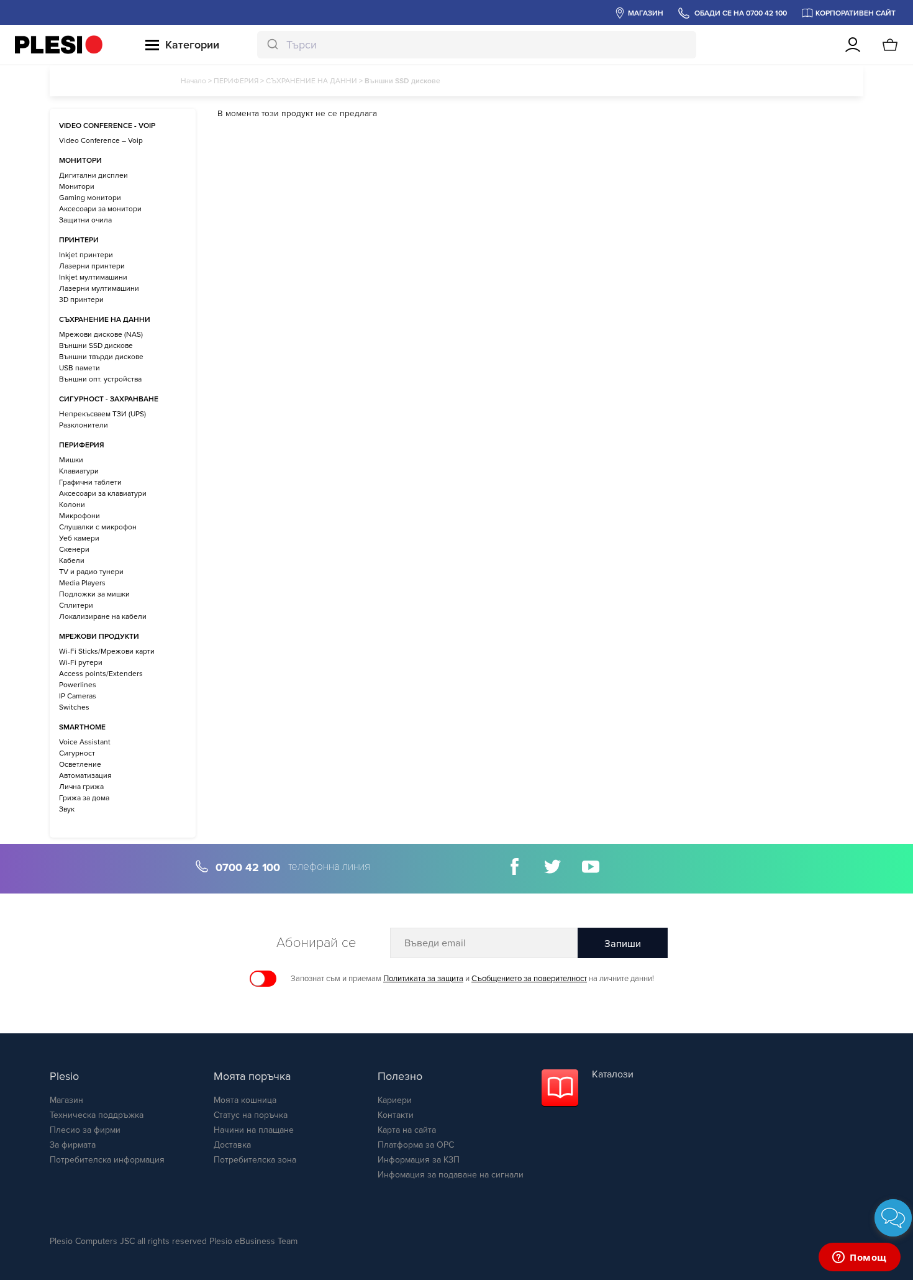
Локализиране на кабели (103, 616)
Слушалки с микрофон (98, 527)
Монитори (76, 186)
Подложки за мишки (94, 594)
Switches (74, 707)
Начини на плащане (254, 1130)
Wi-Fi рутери (80, 662)
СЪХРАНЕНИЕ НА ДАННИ (311, 80)
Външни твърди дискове (101, 356)
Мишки (71, 459)
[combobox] (477, 44)
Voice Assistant (85, 742)
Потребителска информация (107, 1159)
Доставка (232, 1145)
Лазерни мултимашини (99, 288)
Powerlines (77, 684)
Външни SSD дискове (96, 345)
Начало (193, 80)
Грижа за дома (84, 797)
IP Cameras (77, 696)
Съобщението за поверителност (529, 979)
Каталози (613, 1074)
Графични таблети (90, 482)
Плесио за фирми (85, 1130)
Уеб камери (79, 538)
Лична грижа (81, 786)
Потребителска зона (255, 1159)
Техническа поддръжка (96, 1115)
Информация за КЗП (419, 1159)
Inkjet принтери (86, 254)
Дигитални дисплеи (93, 175)
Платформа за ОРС (416, 1145)
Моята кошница (245, 1100)
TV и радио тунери (91, 571)
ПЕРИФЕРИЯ (236, 80)
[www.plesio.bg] (58, 44)
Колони (72, 504)
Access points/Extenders (101, 673)
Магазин (66, 1100)
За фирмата (73, 1145)
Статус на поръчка (251, 1115)
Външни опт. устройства (100, 379)
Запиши (622, 944)
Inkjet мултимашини (93, 277)
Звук (67, 809)
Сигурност (77, 753)
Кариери (395, 1100)
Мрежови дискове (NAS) (101, 334)
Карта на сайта (407, 1130)
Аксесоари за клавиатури (103, 493)
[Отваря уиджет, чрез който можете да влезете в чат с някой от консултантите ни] (860, 1258)
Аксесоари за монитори (100, 208)
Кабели (71, 560)
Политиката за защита (423, 979)
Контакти (396, 1115)
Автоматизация (85, 775)
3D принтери (81, 299)
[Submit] (271, 44)
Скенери (74, 549)
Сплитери (76, 605)
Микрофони (79, 515)
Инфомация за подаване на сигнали (451, 1174)
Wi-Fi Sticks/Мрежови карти (107, 651)
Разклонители (83, 425)
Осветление (80, 764)
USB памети (79, 367)
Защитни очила (85, 220)
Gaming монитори (90, 197)
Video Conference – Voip (101, 140)
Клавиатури (79, 471)
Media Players (82, 582)
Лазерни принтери (92, 266)
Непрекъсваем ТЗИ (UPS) (102, 413)
